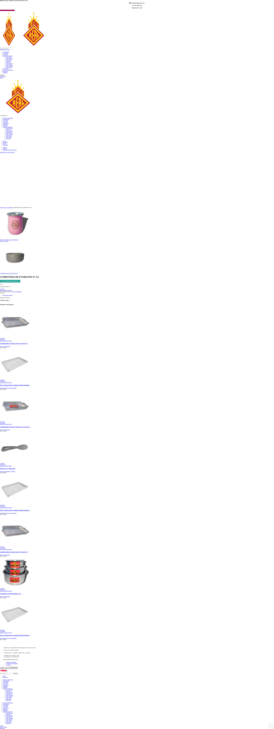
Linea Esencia (9, 59)
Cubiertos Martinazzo (8, 56)
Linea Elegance (9, 58)
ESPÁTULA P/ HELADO (7, 468)
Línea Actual (8, 57)
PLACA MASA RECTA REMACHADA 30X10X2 (15, 635)
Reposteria (5, 71)
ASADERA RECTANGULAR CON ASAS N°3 (14, 343)
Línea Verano (9, 67)
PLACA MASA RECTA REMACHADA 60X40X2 (15, 385)
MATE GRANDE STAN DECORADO (9, 239)
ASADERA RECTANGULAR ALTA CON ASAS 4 (15, 427)
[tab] (138, 295)
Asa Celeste (5, 53)
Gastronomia (6, 68)
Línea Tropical (9, 65)
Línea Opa (8, 62)
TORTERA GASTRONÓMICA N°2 (10, 594)
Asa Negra (5, 54)
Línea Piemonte (9, 63)
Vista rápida (2, 339)
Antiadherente (6, 52)
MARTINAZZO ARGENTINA (7, 10)
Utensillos (5, 72)
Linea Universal (9, 66)
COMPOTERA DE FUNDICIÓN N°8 (9, 273)
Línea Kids (8, 61)
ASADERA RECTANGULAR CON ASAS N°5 (14, 552)
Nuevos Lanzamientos (8, 70)
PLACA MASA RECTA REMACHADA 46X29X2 (15, 510)
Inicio (1, 207)
